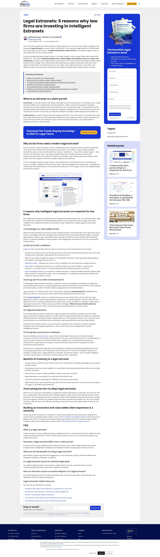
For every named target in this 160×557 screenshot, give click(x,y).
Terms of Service (61, 514)
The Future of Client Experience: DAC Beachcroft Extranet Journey (48, 498)
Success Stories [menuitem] (83, 4)
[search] (139, 4)
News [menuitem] (79, 533)
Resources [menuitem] (80, 536)
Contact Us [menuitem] (12, 530)
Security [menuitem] (33, 539)
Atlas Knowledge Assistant (34, 271)
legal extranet (30, 249)
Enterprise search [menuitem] (59, 539)
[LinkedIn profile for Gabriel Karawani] (60, 37)
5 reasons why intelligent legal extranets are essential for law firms (51, 82)
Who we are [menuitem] (34, 533)
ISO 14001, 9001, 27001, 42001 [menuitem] (109, 533)
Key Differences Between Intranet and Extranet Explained (45, 501)
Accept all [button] (101, 553)
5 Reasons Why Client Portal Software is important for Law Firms (48, 489)
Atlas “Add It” (29, 266)
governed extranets (42, 336)
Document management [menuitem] (60, 536)
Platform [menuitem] (70, 4)
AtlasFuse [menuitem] (58, 530)
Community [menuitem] (104, 4)
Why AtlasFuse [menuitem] (58, 4)
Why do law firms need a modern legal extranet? (44, 80)
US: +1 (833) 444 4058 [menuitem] (13, 536)
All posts (97, 15)
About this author (34, 39)
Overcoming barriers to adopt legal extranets (43, 87)
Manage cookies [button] (93, 553)
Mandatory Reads (31, 263)
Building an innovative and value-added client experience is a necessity (52, 89)
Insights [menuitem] (93, 4)
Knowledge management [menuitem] (61, 533)
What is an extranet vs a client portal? (40, 78)
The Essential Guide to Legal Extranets (75, 421)
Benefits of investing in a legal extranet (41, 85)
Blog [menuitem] (79, 539)
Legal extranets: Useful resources (39, 91)
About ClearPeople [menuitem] (117, 4)
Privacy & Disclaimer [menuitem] (36, 536)
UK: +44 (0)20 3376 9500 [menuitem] (13, 533)
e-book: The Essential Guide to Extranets (39, 495)
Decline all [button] (109, 553)
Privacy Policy (59, 546)
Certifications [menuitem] (107, 530)
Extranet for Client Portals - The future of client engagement (47, 492)
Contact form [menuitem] (11, 539)
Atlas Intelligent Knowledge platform (73, 417)
